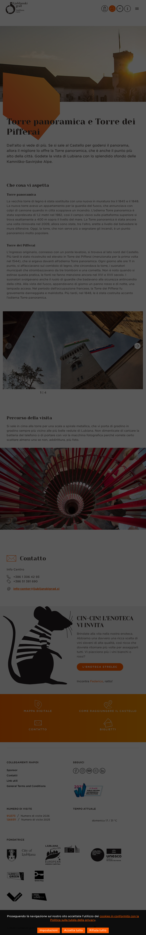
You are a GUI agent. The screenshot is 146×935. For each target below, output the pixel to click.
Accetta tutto (73, 930)
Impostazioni (49, 930)
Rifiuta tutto (97, 930)
